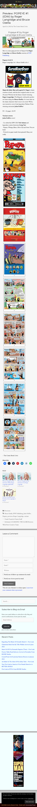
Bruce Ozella (8, 514)
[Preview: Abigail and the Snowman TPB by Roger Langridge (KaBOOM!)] (9, 476)
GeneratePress (30, 805)
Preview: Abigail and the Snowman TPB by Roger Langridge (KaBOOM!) (8, 482)
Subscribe (6, 626)
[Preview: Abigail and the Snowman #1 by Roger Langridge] (24, 476)
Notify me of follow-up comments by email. (17, 575)
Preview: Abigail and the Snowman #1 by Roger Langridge (23, 482)
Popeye (5, 516)
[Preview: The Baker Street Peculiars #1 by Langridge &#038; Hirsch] (9, 492)
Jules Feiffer (27, 514)
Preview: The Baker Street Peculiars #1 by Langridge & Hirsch (9, 498)
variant (26, 516)
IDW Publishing (18, 514)
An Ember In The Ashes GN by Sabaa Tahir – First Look (18, 662)
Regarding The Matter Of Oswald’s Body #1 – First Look (18, 642)
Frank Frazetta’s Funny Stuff (13, 519)
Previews (7, 511)
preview (10, 516)
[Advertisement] (18, 702)
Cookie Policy (30, 798)
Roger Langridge (18, 516)
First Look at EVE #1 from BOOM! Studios (14, 669)
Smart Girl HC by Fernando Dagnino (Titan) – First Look (18, 649)
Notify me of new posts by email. (14, 579)
